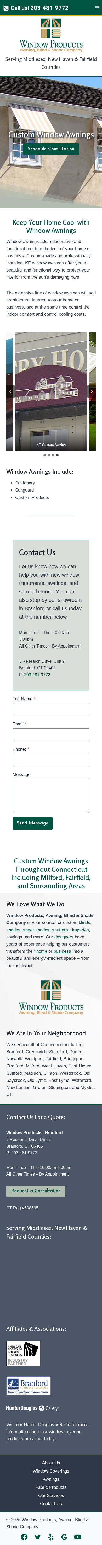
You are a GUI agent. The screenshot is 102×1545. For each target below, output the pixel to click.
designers (63, 937)
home (41, 951)
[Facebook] (24, 1537)
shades (13, 929)
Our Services (51, 1495)
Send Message (32, 823)
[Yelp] (51, 1537)
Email (20, 724)
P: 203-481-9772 (21, 1153)
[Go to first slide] (91, 391)
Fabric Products (51, 1487)
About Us (51, 1462)
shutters (60, 929)
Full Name (24, 698)
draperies (80, 929)
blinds (84, 922)
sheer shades (36, 929)
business (62, 951)
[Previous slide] (10, 391)
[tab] (44, 455)
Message (21, 774)
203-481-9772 (37, 674)
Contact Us (51, 1503)
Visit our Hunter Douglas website (38, 1424)
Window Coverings (51, 1471)
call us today (42, 1438)
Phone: (21, 749)
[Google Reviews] (64, 1537)
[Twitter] (37, 1537)
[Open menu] (97, 8)
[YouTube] (77, 1537)
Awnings (51, 1479)
